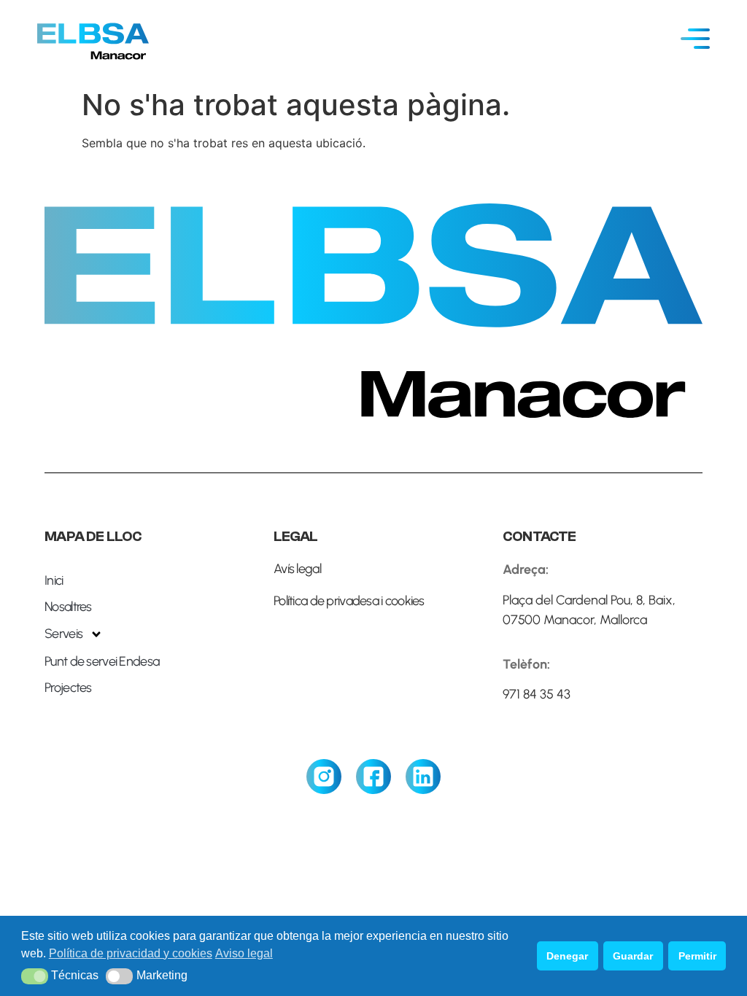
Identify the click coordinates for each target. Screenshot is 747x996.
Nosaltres (68, 607)
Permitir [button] (697, 956)
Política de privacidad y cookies (130, 953)
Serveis (63, 634)
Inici (53, 580)
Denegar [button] (567, 956)
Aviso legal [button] (244, 953)
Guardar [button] (633, 956)
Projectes (68, 688)
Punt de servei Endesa (101, 661)
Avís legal (297, 569)
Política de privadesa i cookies (349, 601)
